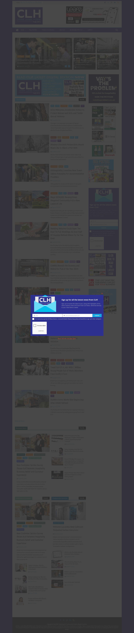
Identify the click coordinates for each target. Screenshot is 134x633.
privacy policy (74, 319)
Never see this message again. (67, 338)
